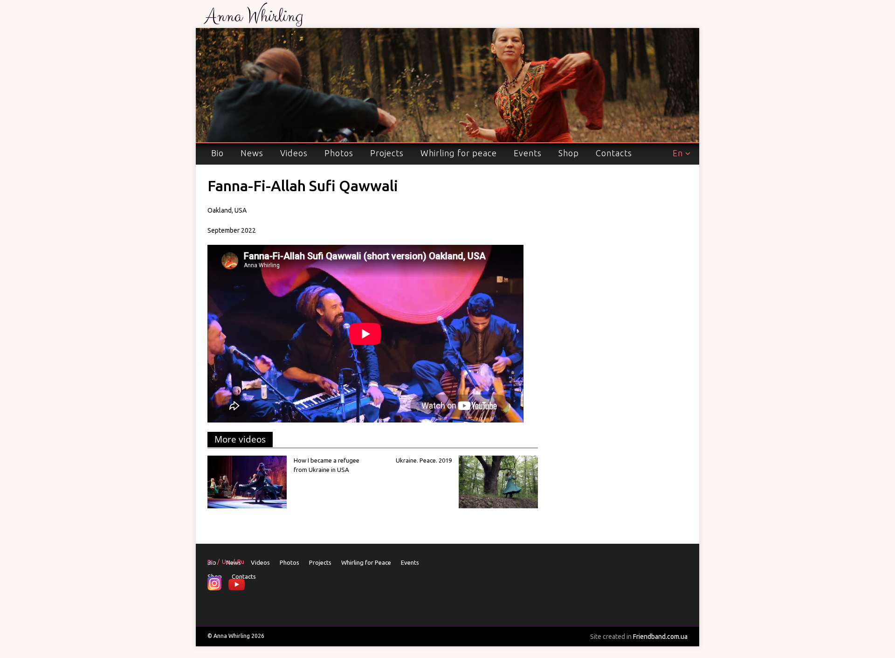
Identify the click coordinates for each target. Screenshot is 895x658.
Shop (568, 153)
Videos (294, 153)
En (678, 153)
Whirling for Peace (458, 153)
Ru (240, 561)
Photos (338, 153)
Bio (217, 153)
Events (528, 153)
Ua (225, 561)
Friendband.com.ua (639, 636)
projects (387, 153)
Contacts (614, 153)
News (252, 153)
